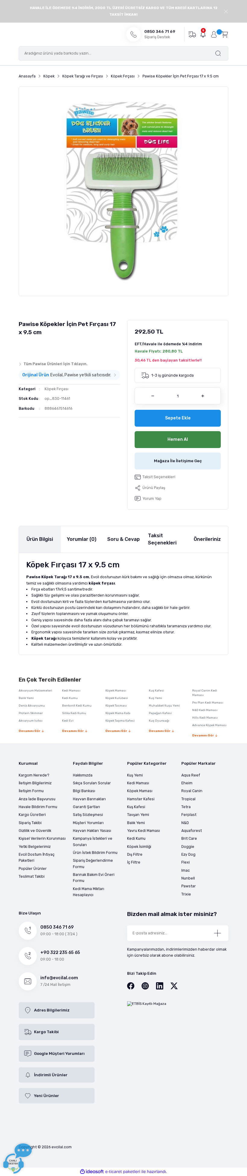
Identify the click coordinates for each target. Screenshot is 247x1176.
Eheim (186, 783)
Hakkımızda (82, 775)
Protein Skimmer (31, 713)
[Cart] (224, 34)
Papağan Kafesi (160, 713)
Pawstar (188, 886)
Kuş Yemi (155, 698)
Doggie (187, 846)
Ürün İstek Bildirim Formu (95, 852)
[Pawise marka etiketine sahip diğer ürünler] (30, 347)
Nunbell (188, 878)
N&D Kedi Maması (204, 710)
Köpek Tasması (116, 705)
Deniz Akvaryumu (32, 705)
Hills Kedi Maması (205, 718)
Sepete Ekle (178, 418)
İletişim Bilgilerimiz (35, 783)
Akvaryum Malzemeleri (35, 690)
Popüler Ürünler (33, 868)
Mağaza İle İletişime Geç (178, 461)
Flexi (185, 862)
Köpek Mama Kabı (117, 713)
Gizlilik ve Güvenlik (35, 830)
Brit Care (189, 838)
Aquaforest (191, 830)
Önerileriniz (207, 539)
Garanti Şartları (86, 806)
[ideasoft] (92, 1171)
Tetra (186, 806)
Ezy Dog (188, 854)
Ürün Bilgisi (40, 539)
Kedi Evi (67, 721)
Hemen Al (177, 439)
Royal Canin (191, 791)
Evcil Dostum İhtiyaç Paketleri (37, 857)
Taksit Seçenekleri (162, 539)
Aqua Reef (190, 775)
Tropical (188, 799)
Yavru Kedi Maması (143, 830)
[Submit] (217, 933)
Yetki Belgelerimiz (35, 846)
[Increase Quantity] (203, 396)
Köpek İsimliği (139, 846)
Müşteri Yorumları (88, 822)
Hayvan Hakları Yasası (92, 830)
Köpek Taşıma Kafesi (120, 721)
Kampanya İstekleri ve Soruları (92, 841)
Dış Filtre (134, 854)
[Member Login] (213, 34)
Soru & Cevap (123, 539)
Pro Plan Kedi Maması (207, 702)
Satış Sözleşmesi (88, 814)
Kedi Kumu (70, 698)
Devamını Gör (29, 731)
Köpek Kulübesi (116, 698)
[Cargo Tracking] (192, 34)
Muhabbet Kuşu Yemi (164, 705)
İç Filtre (133, 862)
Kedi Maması (71, 690)
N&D (185, 822)
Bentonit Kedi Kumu (77, 705)
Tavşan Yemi (138, 814)
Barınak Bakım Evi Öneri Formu (93, 877)
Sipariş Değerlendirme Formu (93, 863)
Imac (185, 870)
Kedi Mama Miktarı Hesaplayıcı (88, 891)
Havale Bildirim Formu (38, 806)
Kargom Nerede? (34, 775)
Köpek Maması (115, 690)
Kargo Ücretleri (32, 814)
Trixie (186, 894)
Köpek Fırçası (56, 389)
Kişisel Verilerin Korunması (42, 838)
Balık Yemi (26, 698)
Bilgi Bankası (84, 791)
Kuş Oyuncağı (159, 721)
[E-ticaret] (122, 1171)
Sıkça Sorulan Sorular (92, 783)
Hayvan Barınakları (89, 799)
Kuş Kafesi (156, 690)
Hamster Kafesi (141, 799)
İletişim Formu (31, 791)
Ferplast (188, 814)
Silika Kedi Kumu (74, 713)
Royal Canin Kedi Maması (204, 693)
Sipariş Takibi (30, 822)
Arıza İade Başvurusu (37, 799)
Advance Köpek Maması (209, 725)
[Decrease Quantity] (153, 396)
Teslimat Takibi (32, 876)
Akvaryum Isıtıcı (30, 721)
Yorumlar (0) (81, 539)
